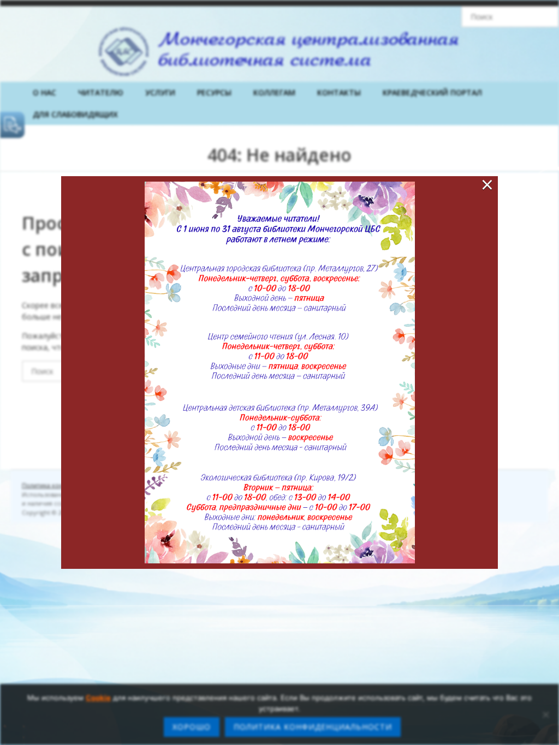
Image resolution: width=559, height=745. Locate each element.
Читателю (100, 92)
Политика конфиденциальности (313, 727)
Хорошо (192, 727)
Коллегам (274, 92)
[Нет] (545, 714)
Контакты (339, 92)
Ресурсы (214, 92)
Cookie (98, 697)
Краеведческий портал (432, 92)
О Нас (44, 92)
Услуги (160, 92)
